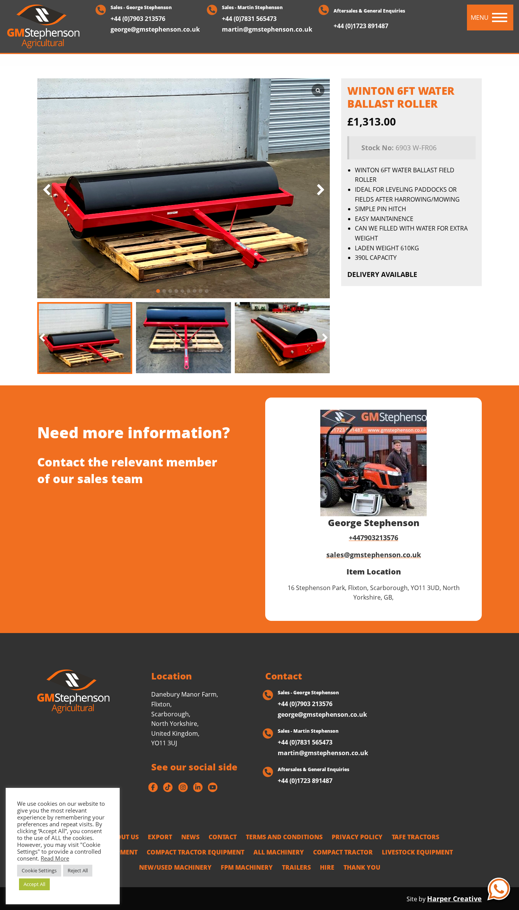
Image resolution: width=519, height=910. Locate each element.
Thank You (361, 867)
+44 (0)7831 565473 (249, 19)
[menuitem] (123, 837)
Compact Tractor (343, 852)
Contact (223, 837)
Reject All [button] (78, 870)
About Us (123, 837)
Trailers (296, 867)
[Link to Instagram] (183, 787)
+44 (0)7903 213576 (138, 19)
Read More (55, 858)
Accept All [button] (34, 884)
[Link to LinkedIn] (198, 787)
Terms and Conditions (284, 837)
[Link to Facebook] (153, 787)
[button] (325, 338)
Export (160, 837)
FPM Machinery (247, 867)
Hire (327, 867)
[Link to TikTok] (168, 787)
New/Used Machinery (175, 867)
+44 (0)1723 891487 (361, 26)
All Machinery (278, 852)
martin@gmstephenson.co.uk (267, 29)
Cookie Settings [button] (39, 870)
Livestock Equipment (417, 852)
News (190, 837)
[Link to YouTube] (212, 787)
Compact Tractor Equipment (195, 852)
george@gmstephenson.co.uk (155, 29)
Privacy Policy (357, 837)
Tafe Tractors (415, 837)
